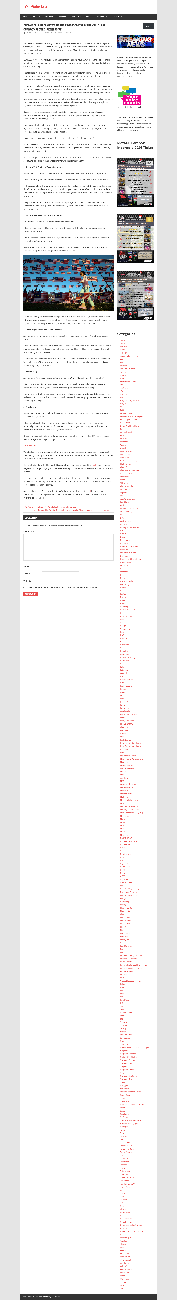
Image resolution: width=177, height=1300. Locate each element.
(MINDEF (123, 340)
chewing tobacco (127, 473)
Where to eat (125, 1260)
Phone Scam (125, 923)
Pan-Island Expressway (129, 889)
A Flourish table (30, 445)
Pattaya (123, 898)
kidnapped (124, 733)
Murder (123, 832)
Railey (122, 984)
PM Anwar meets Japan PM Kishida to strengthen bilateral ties (50, 507)
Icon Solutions (126, 660)
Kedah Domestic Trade (129, 714)
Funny (122, 603)
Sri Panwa (124, 1117)
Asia (122, 378)
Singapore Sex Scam (128, 1076)
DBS (122, 518)
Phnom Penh (125, 917)
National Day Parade (128, 841)
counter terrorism (127, 499)
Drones (123, 533)
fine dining (124, 584)
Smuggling (124, 1088)
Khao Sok (124, 727)
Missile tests (125, 816)
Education (124, 549)
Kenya (122, 717)
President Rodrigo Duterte (131, 955)
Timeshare (124, 1174)
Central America (126, 457)
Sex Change (125, 1038)
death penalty (125, 521)
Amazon (123, 372)
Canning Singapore (128, 451)
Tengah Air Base (127, 1149)
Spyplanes (124, 1114)
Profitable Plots (126, 971)
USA (122, 1234)
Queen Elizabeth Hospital (130, 981)
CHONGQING (125, 489)
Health (123, 641)
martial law (124, 778)
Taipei (122, 1130)
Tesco (122, 1155)
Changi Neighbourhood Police (132, 470)
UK (121, 1215)
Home (25, 16)
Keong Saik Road (127, 721)
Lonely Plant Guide (128, 755)
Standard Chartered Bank (130, 1120)
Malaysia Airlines (127, 765)
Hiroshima (124, 644)
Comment (28, 531)
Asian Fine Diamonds (129, 381)
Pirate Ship (124, 930)
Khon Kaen (124, 730)
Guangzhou (125, 629)
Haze (122, 632)
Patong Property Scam (129, 895)
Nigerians (124, 863)
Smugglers (124, 1085)
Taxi (122, 1139)
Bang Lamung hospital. (129, 400)
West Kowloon (126, 1253)
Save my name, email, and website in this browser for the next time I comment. (62, 587)
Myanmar (124, 835)
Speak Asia (124, 1101)
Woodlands (125, 1272)
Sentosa (123, 1025)
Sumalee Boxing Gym (129, 1123)
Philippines (76, 16)
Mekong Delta (126, 793)
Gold (122, 622)
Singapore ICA (126, 1066)
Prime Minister (126, 962)
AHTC (122, 362)
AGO (122, 359)
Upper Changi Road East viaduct (133, 1231)
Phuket (123, 927)
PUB (122, 977)
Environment (125, 562)
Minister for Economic (129, 806)
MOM (122, 825)
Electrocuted (125, 556)
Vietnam (123, 1244)
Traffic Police (125, 1187)
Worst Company (127, 1279)
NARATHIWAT (126, 838)
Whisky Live (125, 1263)
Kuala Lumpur (126, 740)
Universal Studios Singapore (131, 1225)
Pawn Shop (124, 901)
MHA (122, 803)
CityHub (123, 492)
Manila (123, 771)
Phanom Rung (126, 911)
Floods (123, 587)
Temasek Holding (127, 1146)
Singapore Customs (128, 1060)
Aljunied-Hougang (127, 368)
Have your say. (102, 16)
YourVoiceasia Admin (53, 33)
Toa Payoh (124, 1180)
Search (148, 26)
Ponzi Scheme (126, 946)
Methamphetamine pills (130, 800)
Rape (122, 987)
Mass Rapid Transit (128, 784)
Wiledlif (123, 1266)
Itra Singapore (126, 686)
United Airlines (126, 1222)
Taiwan (123, 1133)
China (122, 480)
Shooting (124, 1041)
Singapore (49, 16)
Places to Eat (125, 933)
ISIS (121, 676)
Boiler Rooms (125, 422)
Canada (123, 445)
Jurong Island (125, 708)
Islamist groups (126, 679)
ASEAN (123, 375)
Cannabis (124, 448)
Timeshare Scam (127, 1177)
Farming (123, 575)
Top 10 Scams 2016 (128, 1184)
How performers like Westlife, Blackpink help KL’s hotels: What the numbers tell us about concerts (71, 510)
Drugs (122, 537)
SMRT (122, 1082)
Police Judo (124, 939)
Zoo (121, 1288)
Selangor (123, 1022)
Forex (122, 600)
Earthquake (125, 540)
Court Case (124, 502)
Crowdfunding (126, 511)
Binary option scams (128, 419)
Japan (122, 692)
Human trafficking (127, 657)
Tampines (124, 1136)
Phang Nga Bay (126, 908)
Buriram (123, 438)
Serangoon (124, 1028)
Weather (123, 1250)
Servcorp (124, 1031)
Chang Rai (124, 467)
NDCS (122, 847)
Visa (122, 1247)
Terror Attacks (126, 1152)
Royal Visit (124, 1000)
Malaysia (36, 16)
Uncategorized (126, 1218)
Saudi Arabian (126, 1012)
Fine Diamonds (126, 581)
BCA (122, 407)
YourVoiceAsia (36, 7)
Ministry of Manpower (129, 809)
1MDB (122, 343)
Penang (123, 905)
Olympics (124, 879)
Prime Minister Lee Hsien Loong (133, 965)
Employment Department (130, 559)
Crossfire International (129, 508)
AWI (122, 391)
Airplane (123, 365)
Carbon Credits (126, 454)
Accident (123, 346)
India (122, 667)
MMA (122, 819)
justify (95, 465)
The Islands (124, 1168)
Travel (122, 1196)
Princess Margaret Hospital (131, 968)
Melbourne (124, 797)
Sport (122, 1107)
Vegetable (124, 1241)
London (123, 752)
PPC (121, 952)
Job (121, 695)
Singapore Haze (126, 1063)
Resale (122, 993)
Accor (122, 350)
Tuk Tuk (123, 1203)
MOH (122, 822)
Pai (121, 885)
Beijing (123, 410)
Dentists (123, 524)
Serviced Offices (126, 1035)
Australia (124, 388)
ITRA (122, 682)
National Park (125, 844)
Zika (122, 1285)
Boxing (123, 429)
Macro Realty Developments (132, 759)
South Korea (125, 1095)
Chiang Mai (124, 476)
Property (123, 974)
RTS (121, 1003)
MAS (122, 781)
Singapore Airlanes (128, 1053)
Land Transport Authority (130, 743)
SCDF (122, 1019)
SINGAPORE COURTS (128, 1057)
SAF (121, 1006)
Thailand (62, 16)
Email (26, 573)
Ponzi (122, 943)
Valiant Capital (126, 1237)
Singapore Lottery (127, 1069)
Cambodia (124, 441)
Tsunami (123, 1199)
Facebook (124, 571)
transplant (124, 1190)
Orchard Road (126, 882)
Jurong (123, 705)
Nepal (122, 851)
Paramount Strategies (129, 892)
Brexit (122, 435)
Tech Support (125, 1142)
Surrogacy (124, 1126)
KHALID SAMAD (126, 724)
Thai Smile (124, 1161)
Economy (124, 543)
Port (122, 949)
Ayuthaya (124, 394)
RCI (121, 990)
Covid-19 (124, 505)
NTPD (122, 870)
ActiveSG (124, 353)
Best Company (126, 413)
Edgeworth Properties (129, 546)
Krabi (122, 736)
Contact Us (118, 16)
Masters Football (127, 787)
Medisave (124, 790)
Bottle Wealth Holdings (129, 426)
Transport (124, 1193)
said (89, 491)
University (124, 1228)
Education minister (128, 552)
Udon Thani (125, 1212)
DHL (122, 530)
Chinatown (124, 483)
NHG (122, 860)
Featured (124, 578)
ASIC (122, 384)
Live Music (124, 749)
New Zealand (125, 854)
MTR (122, 828)
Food (122, 591)
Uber (122, 1206)
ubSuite (123, 1209)
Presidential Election (128, 958)
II (120, 664)
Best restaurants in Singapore (132, 416)
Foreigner (124, 597)
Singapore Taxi (126, 1079)
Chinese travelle (126, 486)
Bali (121, 397)
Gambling (124, 606)
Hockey (123, 648)
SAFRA (123, 1009)
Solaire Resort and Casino (130, 1092)
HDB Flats (124, 638)
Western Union (126, 1256)
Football (123, 594)
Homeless (124, 651)
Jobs (122, 698)
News (88, 16)
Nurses (123, 873)
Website (27, 581)
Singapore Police (127, 1073)
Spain (122, 1098)
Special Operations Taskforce (132, 1104)
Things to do (125, 1171)
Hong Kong (124, 654)
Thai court (124, 1158)
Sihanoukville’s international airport (135, 1047)
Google (123, 625)
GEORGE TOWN (126, 616)
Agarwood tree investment (131, 356)
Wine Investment (127, 1269)
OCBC (122, 876)
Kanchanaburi (126, 711)
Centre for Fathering (128, 461)
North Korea (125, 866)
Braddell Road (126, 432)
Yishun (123, 1282)
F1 (121, 568)
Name (26, 566)
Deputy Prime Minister (129, 527)
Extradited (124, 565)
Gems (122, 613)
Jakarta (123, 689)
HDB (122, 635)
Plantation (124, 936)
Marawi (123, 774)
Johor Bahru (125, 702)
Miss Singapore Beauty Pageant (133, 812)
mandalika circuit (127, 768)
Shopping (124, 1044)
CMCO (122, 495)
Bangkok (123, 403)
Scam (122, 1015)
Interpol (123, 673)
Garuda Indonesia (127, 610)
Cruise (122, 514)
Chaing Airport (126, 464)
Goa (122, 619)
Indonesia (124, 670)
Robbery (123, 996)
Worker (123, 1276)
